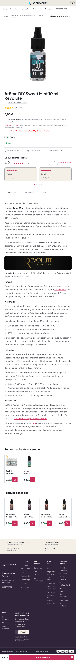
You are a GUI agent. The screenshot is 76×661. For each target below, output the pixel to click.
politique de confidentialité (22, 639)
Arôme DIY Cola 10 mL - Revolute (29, 515)
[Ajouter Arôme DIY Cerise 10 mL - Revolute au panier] (49, 523)
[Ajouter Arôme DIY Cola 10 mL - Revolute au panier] (32, 523)
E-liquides (14, 9)
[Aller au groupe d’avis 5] (41, 184)
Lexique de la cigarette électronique (51, 586)
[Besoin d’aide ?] (72, 657)
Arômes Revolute (41, 16)
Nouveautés (25, 576)
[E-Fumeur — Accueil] (38, 3)
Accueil (6, 16)
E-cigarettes (25, 9)
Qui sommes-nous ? (5, 619)
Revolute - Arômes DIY (17, 103)
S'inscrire (23, 632)
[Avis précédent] (51, 163)
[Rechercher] (3, 3)
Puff (22, 572)
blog (34, 423)
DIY (40, 9)
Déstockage (25, 580)
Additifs (24, 583)
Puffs (34, 9)
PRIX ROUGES (61, 9)
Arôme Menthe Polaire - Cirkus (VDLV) (27, 472)
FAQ (48, 568)
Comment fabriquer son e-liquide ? (30, 418)
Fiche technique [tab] (28, 192)
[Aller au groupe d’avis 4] (39, 184)
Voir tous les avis (65, 163)
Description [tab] (12, 192)
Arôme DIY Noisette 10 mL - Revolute (11, 515)
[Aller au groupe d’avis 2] (36, 184)
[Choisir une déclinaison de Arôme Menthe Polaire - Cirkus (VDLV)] (32, 479)
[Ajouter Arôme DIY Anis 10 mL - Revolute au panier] (67, 523)
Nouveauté (49, 9)
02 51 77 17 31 (7, 587)
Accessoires (60, 289)
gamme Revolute (12, 125)
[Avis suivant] (56, 163)
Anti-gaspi (25, 587)
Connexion (38, 568)
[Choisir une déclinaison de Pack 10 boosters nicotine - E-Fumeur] (15, 479)
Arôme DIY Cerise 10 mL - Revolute (46, 515)
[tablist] (38, 192)
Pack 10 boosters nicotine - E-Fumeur (11, 472)
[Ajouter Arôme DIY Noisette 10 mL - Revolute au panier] (15, 523)
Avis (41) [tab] (44, 192)
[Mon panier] (72, 3)
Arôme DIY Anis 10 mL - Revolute (63, 515)
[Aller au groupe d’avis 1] (34, 184)
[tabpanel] (38, 318)
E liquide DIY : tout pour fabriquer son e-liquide (23, 16)
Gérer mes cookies (42, 651)
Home (5, 9)
